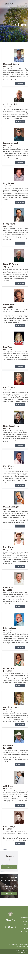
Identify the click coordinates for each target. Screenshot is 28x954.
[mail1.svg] (15, 927)
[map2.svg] (12, 927)
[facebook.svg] (5, 927)
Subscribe (9, 867)
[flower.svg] (9, 927)
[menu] (26, 3)
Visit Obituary (20, 83)
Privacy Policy (20, 952)
